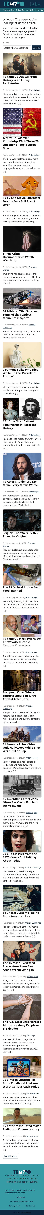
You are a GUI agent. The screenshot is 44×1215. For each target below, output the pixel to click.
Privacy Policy (14, 1206)
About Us (21, 1197)
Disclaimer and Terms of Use (21, 1201)
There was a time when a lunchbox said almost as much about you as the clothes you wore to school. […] (21, 1100)
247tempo (31, 1035)
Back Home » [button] (10, 1156)
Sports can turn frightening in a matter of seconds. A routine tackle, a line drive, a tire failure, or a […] (22, 334)
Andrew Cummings (33, 867)
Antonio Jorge (34, 90)
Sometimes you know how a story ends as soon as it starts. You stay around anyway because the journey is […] (22, 218)
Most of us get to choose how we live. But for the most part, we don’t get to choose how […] (21, 390)
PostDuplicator (33, 1093)
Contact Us (30, 1206)
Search (6, 42)
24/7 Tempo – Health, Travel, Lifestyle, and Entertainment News (20, 1191)
